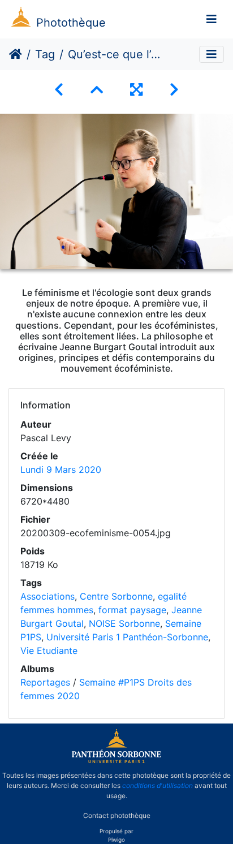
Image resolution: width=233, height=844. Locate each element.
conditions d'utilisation (157, 785)
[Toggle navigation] (211, 19)
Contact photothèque (116, 815)
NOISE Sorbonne (124, 623)
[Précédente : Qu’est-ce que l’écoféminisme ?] (59, 89)
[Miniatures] (96, 89)
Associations (47, 596)
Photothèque (71, 22)
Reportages (45, 682)
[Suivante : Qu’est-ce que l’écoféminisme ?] (174, 89)
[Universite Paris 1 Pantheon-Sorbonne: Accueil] (116, 760)
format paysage (132, 609)
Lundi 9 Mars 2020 (60, 469)
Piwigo (116, 839)
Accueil (15, 54)
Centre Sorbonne (116, 596)
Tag (45, 54)
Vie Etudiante (48, 650)
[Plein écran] (136, 89)
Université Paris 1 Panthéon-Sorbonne (127, 637)
